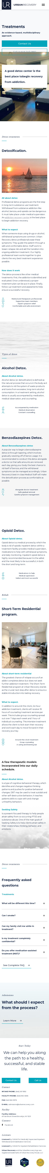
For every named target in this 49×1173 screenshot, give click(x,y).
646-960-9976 (9, 1100)
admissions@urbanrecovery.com (18, 1104)
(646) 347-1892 (14, 1091)
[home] (19, 5)
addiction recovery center (17, 217)
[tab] (9, 894)
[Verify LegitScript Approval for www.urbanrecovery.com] (24, 1162)
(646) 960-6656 (15, 1096)
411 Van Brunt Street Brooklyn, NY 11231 (16, 1115)
